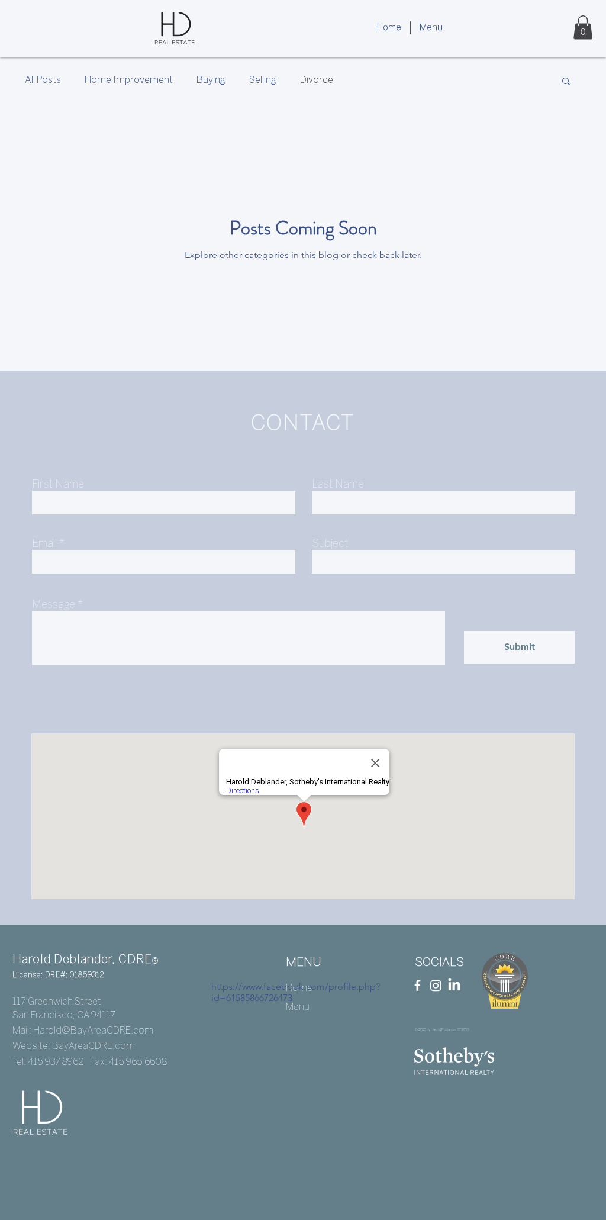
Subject (330, 544)
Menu (298, 1007)
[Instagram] (435, 985)
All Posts (43, 80)
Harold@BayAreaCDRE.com (93, 1030)
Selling (262, 80)
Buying (210, 80)
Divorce (316, 80)
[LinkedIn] (454, 985)
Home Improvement (129, 80)
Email (44, 544)
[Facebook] (417, 985)
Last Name (338, 485)
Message (53, 605)
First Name (58, 485)
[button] (431, 27)
